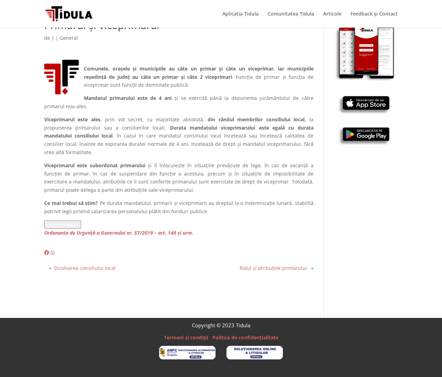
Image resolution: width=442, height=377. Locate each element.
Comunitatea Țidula (291, 14)
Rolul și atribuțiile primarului (273, 268)
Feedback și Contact (374, 14)
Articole (332, 14)
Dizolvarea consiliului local (85, 268)
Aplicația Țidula (240, 14)
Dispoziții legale (62, 225)
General (69, 38)
